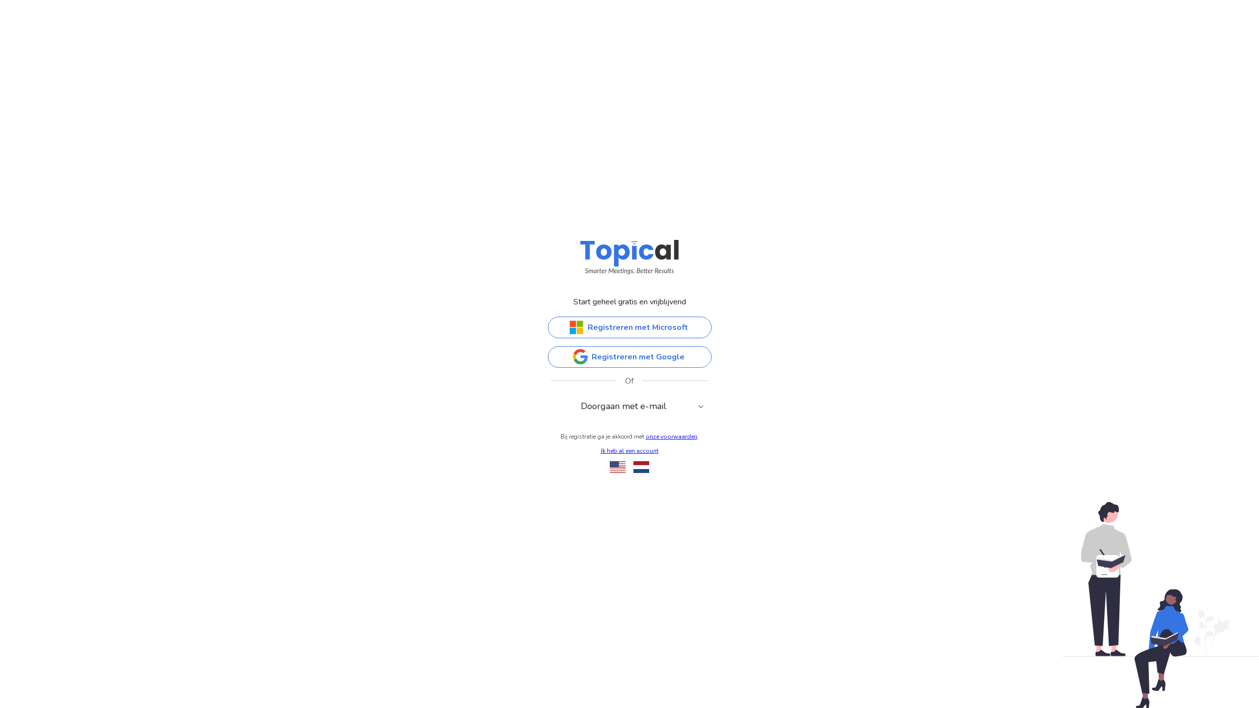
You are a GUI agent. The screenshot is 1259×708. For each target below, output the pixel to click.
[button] (630, 406)
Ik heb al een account (630, 451)
